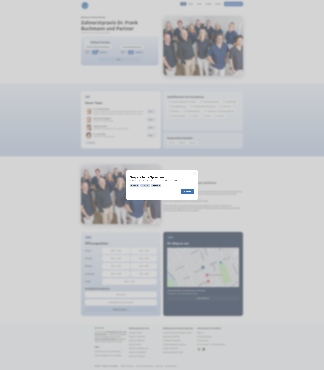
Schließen (187, 191)
